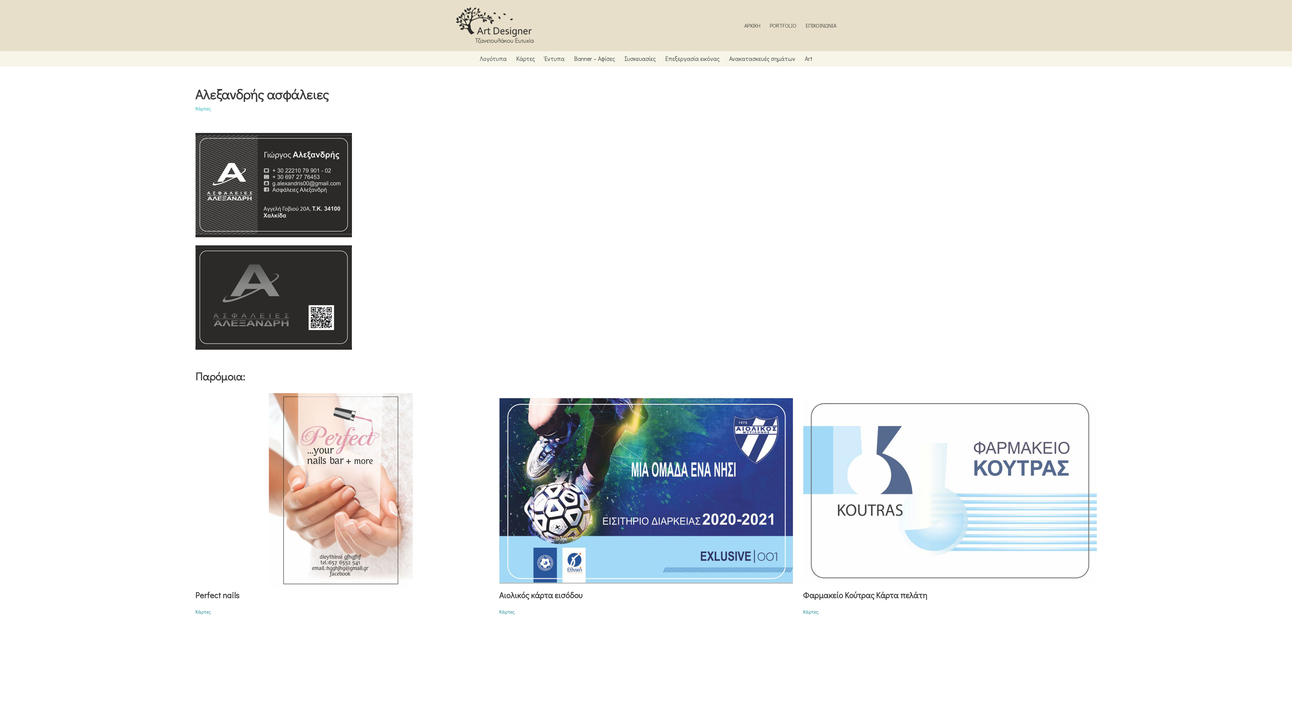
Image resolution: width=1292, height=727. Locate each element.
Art (809, 59)
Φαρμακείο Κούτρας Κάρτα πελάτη (865, 595)
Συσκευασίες (640, 59)
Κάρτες (525, 59)
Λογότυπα (493, 59)
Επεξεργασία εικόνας (692, 59)
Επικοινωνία (821, 25)
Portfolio (783, 25)
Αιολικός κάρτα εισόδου (540, 595)
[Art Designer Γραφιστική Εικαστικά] (494, 25)
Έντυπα (554, 59)
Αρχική (752, 25)
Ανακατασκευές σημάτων (762, 59)
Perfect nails (217, 595)
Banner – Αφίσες (594, 59)
